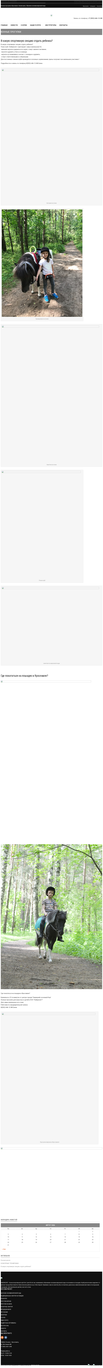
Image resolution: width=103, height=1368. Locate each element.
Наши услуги (35, 25)
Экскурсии (4, 1315)
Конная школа (5, 1260)
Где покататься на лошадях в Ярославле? (24, 675)
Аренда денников (6, 1309)
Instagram (92, 6)
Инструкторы (50, 25)
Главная (4, 25)
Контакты (99, 6)
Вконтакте (85, 6)
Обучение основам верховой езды (11, 1293)
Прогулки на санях (6, 1304)
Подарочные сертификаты (8, 1323)
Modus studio (35, 1365)
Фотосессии (4, 1312)
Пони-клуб (4, 1298)
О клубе (24, 25)
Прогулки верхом (6, 1301)
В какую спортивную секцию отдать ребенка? (27, 40)
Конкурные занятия (7, 1306)
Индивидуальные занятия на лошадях (12, 1296)
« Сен (4, 1249)
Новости (14, 25)
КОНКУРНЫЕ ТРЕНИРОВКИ (10, 1263)
